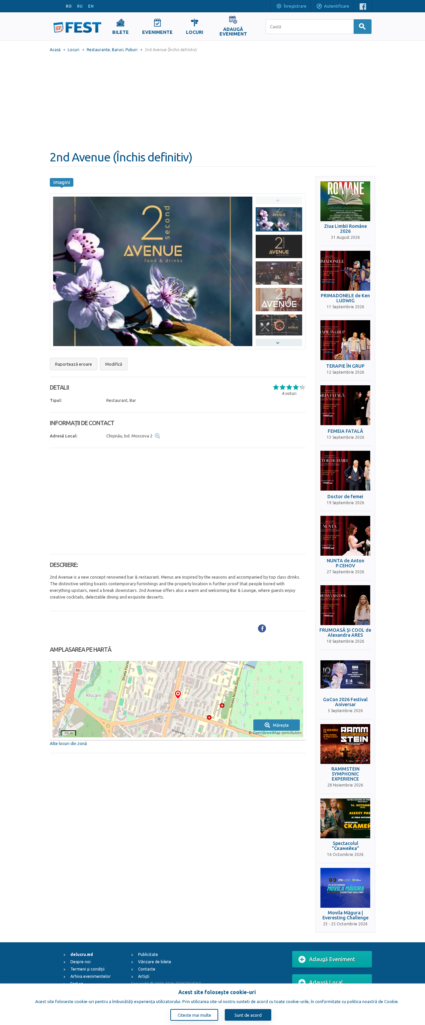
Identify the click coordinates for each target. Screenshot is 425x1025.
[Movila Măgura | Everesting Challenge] (345, 888)
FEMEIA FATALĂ (345, 431)
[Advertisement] (212, 101)
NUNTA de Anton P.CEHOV (345, 563)
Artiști (143, 976)
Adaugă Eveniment (332, 959)
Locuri (73, 49)
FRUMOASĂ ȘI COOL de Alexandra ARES (345, 633)
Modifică (113, 364)
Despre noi (80, 962)
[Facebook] (262, 628)
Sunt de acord (248, 1015)
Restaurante (98, 49)
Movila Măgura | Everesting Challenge (345, 915)
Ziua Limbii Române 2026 (345, 229)
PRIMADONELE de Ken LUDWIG (345, 298)
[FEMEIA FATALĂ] (345, 405)
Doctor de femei (345, 496)
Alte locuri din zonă (68, 743)
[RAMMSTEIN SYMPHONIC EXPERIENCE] (345, 744)
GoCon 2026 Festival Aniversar (345, 702)
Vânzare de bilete (154, 962)
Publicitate (148, 954)
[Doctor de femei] (345, 471)
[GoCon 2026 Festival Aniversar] (345, 675)
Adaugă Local (326, 982)
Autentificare (336, 6)
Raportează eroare (73, 364)
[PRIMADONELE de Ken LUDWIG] (345, 271)
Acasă (55, 49)
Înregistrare (295, 6)
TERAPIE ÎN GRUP (345, 366)
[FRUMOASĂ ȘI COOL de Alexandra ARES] (345, 605)
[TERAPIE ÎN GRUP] (345, 340)
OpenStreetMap (266, 733)
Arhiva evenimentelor (90, 976)
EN (91, 6)
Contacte (146, 969)
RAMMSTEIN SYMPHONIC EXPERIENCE (345, 774)
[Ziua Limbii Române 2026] (345, 201)
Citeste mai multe (194, 1015)
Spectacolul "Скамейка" (345, 846)
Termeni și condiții (87, 969)
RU (80, 6)
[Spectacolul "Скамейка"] (345, 818)
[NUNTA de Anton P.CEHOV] (345, 536)
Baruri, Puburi (124, 49)
